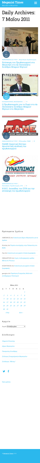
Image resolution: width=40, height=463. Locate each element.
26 (14, 305)
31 (7, 309)
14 (21, 299)
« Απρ (7, 312)
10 (7, 299)
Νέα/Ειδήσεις (18, 101)
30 (4, 309)
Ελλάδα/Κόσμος (7, 101)
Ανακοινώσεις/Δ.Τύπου (10, 59)
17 (7, 302)
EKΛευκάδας (22, 141)
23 (4, 305)
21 (21, 302)
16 (4, 302)
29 (24, 305)
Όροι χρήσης (6, 382)
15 (24, 299)
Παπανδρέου (6, 185)
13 (17, 299)
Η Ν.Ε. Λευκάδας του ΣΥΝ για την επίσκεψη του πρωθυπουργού (18, 189)
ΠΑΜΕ (29, 141)
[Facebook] (8, 371)
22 (24, 302)
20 (17, 302)
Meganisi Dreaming (8, 341)
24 (7, 305)
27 (17, 305)
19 (14, 302)
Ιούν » (21, 312)
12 (14, 299)
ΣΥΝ (21, 185)
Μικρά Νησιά (22, 59)
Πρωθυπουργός (31, 59)
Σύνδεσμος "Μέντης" (9, 361)
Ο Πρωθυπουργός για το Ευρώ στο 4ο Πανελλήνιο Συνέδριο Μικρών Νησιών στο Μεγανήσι (19, 106)
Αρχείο (4, 326)
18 (11, 302)
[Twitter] (4, 371)
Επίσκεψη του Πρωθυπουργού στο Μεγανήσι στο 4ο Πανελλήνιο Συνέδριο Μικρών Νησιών (18, 64)
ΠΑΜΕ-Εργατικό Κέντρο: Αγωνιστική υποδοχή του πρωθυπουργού (14, 146)
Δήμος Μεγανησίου (8, 346)
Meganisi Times (8, 453)
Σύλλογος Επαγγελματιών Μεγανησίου (14, 356)
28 (21, 305)
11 (11, 299)
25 (11, 305)
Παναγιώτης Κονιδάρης (9, 351)
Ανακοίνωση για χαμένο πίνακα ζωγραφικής (21, 253)
